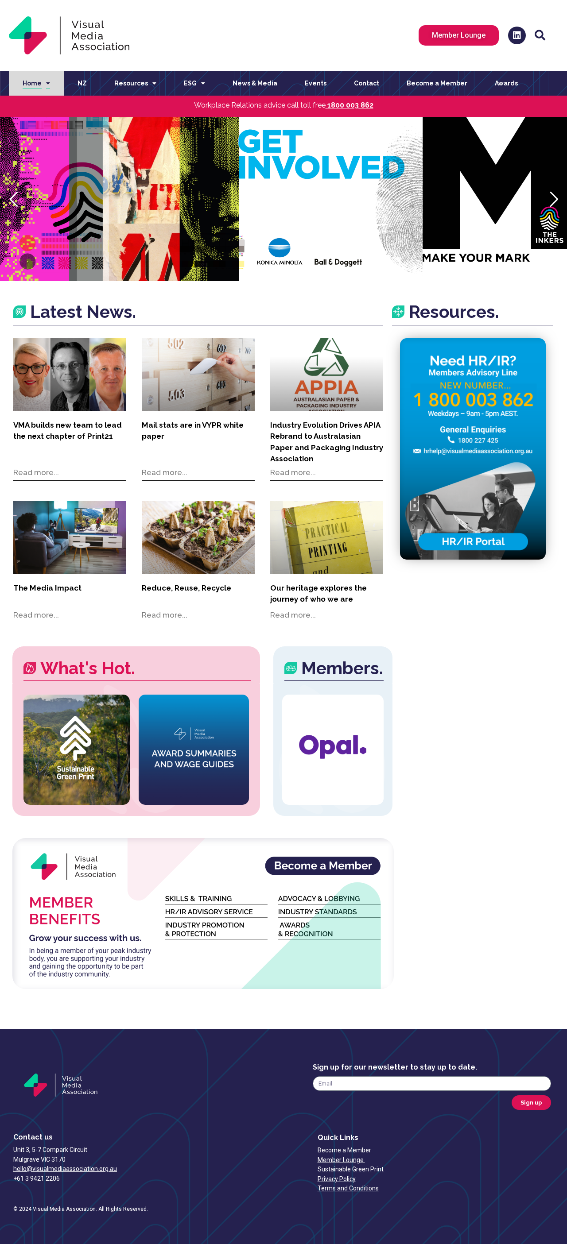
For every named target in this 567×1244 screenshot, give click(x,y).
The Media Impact (47, 587)
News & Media (255, 83)
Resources (131, 83)
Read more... (36, 472)
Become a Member (437, 83)
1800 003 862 (350, 105)
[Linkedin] (517, 35)
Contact (366, 83)
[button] (540, 35)
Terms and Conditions (348, 1188)
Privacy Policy (337, 1178)
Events (315, 83)
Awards (506, 83)
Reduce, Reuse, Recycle (186, 587)
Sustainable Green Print (351, 1169)
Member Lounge (341, 1159)
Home (32, 83)
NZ (82, 83)
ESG (190, 83)
